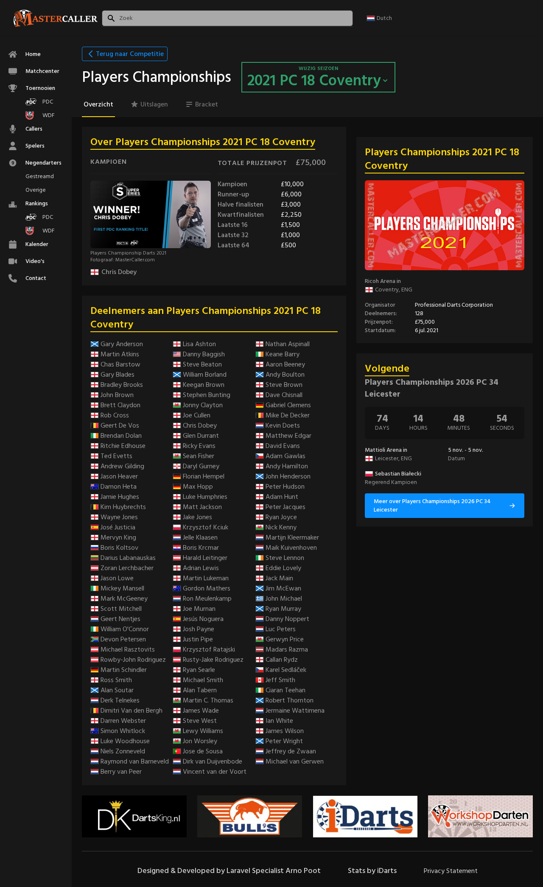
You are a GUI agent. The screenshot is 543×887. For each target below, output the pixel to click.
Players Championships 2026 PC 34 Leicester (431, 388)
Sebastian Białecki (398, 474)
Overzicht (98, 104)
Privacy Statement (451, 870)
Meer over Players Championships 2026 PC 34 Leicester (432, 505)
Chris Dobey (119, 272)
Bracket (206, 104)
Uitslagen (154, 104)
